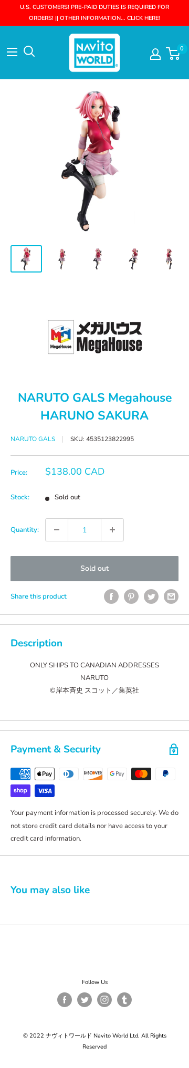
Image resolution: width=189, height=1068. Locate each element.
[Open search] (29, 51)
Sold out (94, 568)
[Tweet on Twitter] (151, 596)
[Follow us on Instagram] (104, 999)
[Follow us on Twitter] (84, 999)
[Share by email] (171, 596)
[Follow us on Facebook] (64, 999)
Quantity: (24, 530)
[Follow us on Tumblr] (124, 999)
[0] (173, 53)
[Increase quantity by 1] (112, 530)
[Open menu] (12, 52)
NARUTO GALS (32, 439)
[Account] (155, 54)
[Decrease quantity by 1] (57, 530)
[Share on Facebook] (111, 596)
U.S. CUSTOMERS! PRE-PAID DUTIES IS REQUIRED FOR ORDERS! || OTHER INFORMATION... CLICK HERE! (94, 12)
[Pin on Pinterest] (131, 596)
